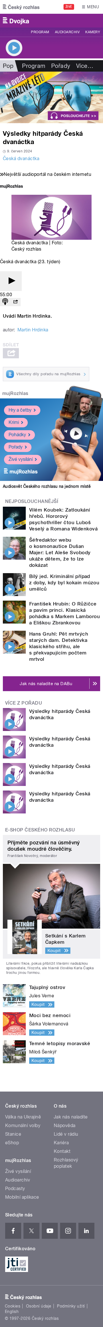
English (12, 1311)
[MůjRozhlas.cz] (11, 187)
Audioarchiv (67, 32)
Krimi (14, 422)
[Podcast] (5, 302)
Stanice (13, 1134)
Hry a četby (20, 410)
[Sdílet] (15, 302)
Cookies (12, 1306)
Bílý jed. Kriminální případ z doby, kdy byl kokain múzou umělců (64, 582)
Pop (8, 65)
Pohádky (17, 434)
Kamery (92, 32)
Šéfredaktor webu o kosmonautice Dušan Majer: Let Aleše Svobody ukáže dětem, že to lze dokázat (60, 552)
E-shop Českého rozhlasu (40, 830)
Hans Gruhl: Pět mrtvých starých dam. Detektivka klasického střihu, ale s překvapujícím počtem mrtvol (58, 646)
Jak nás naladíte (71, 1117)
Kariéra (61, 1142)
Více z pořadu (23, 703)
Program (40, 32)
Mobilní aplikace (22, 1197)
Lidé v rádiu (66, 1134)
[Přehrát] (11, 281)
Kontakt (62, 1151)
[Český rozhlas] (21, 7)
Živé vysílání (21, 459)
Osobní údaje (39, 1306)
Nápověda (65, 1125)
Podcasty (15, 1188)
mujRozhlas (15, 393)
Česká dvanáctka (21, 158)
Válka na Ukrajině (23, 1117)
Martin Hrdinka (32, 330)
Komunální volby (22, 1125)
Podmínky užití (71, 1306)
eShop (12, 1142)
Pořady (60, 65)
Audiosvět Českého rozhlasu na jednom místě (47, 486)
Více (84, 65)
